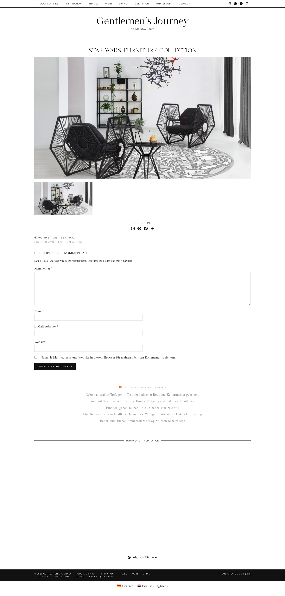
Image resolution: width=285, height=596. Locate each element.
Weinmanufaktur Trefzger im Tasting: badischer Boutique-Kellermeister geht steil (142, 394)
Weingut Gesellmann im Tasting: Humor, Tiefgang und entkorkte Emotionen (142, 401)
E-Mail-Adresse (46, 326)
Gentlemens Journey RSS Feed (144, 387)
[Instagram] (230, 3)
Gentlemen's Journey (142, 21)
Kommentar (43, 268)
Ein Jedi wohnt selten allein (58, 240)
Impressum (164, 3)
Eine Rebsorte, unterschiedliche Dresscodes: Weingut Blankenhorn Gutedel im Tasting (142, 414)
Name (39, 311)
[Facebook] (241, 3)
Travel (93, 3)
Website (39, 341)
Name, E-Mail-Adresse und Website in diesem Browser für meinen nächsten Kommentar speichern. (108, 357)
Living (123, 3)
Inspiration (74, 3)
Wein (108, 3)
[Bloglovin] (152, 228)
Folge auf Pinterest (144, 557)
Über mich (142, 3)
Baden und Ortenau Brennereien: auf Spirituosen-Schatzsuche (142, 420)
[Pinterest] (235, 3)
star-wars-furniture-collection (142, 50)
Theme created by (234, 574)
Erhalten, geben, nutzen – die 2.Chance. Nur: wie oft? (142, 407)
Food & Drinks (48, 3)
